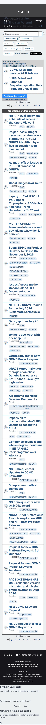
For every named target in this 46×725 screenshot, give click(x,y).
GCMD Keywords (28, 363)
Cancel (17, 706)
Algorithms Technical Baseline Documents (23, 397)
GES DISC (33, 346)
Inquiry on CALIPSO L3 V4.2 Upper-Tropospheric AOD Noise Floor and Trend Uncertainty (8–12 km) (25, 203)
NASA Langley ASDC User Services (27, 664)
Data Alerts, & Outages (13, 64)
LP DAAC (35, 263)
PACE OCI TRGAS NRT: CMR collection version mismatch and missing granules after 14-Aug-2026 (24, 586)
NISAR (30, 127)
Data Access (23, 436)
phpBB (15, 674)
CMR (22, 597)
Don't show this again (12, 34)
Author (7, 53)
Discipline (25, 39)
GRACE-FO (27, 386)
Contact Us (23, 671)
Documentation (27, 295)
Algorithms (32, 153)
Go (25, 706)
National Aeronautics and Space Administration (23, 666)
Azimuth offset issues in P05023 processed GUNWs (25, 166)
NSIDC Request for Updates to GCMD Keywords (21, 472)
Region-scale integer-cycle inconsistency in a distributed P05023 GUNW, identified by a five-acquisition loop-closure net (25, 140)
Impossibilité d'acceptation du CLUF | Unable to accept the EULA (25, 423)
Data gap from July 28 (23, 321)
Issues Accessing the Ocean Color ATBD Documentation (23, 288)
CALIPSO (15, 218)
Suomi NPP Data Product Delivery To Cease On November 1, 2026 (25, 251)
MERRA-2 (15, 350)
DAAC (7, 44)
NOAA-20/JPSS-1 (19, 271)
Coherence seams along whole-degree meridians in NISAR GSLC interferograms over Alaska (25, 448)
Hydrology (15, 390)
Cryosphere (25, 614)
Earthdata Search (18, 263)
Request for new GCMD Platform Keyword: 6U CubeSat (25, 550)
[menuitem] (17, 655)
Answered (9, 39)
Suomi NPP (15, 279)
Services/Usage (11, 49)
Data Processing (18, 157)
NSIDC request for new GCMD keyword (24, 503)
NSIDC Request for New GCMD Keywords (25, 625)
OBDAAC (14, 300)
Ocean (31, 238)
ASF (22, 127)
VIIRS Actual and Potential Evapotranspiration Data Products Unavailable (25, 83)
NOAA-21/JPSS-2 (19, 275)
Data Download (17, 238)
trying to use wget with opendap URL (24, 336)
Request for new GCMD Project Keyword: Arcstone (25, 567)
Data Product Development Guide (26, 407)
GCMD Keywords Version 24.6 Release (23, 71)
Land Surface (16, 267)
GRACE (14, 386)
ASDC (23, 214)
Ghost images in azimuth (25, 183)
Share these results (14, 99)
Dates (28, 49)
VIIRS (33, 542)
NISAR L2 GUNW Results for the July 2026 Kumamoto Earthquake (25, 308)
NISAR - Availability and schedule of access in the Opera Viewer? (25, 119)
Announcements (28, 258)
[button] (8, 105)
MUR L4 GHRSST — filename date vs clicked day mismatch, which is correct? (25, 229)
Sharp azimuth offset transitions (23, 487)
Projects (21, 44)
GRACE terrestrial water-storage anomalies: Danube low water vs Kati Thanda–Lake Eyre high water (25, 375)
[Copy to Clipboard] (1, 723)
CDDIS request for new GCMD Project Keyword (25, 357)
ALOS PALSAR (27, 432)
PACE (13, 601)
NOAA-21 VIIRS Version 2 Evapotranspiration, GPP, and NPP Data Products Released (26, 520)
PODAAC (14, 242)
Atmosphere (35, 214)
